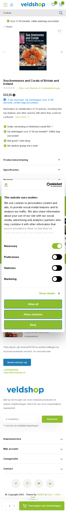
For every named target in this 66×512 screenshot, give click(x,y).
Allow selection (33, 314)
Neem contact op (17, 362)
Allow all (33, 303)
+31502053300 (10, 369)
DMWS (41, 494)
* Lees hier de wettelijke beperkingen (21, 425)
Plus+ (50, 494)
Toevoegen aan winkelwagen (44, 505)
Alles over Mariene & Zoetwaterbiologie (39, 88)
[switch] (57, 257)
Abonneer (52, 419)
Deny (33, 324)
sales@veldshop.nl (14, 372)
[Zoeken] (61, 13)
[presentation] (4, 52)
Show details (47, 293)
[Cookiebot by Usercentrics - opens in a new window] (47, 185)
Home (9, 26)
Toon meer (21, 117)
